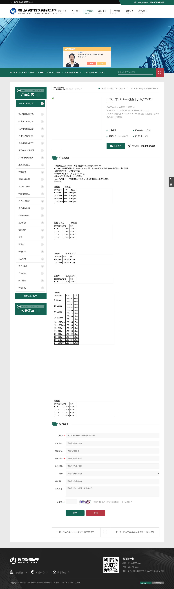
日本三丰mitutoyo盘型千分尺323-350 (78, 532)
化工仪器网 (75, 583)
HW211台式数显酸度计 (104, 72)
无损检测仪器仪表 (26, 143)
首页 (112, 88)
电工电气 (22, 259)
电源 (20, 237)
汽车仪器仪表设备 (26, 158)
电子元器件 (23, 266)
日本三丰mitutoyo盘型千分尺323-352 (138, 532)
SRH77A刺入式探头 (48, 72)
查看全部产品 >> (30, 296)
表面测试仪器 (24, 179)
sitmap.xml (145, 583)
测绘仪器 (22, 230)
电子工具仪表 (24, 201)
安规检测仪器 (24, 215)
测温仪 (21, 244)
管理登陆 (158, 583)
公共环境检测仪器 (26, 129)
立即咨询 (117, 146)
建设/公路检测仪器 (26, 150)
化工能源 (22, 281)
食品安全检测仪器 (26, 103)
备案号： (57, 583)
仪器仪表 (22, 252)
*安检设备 (22, 172)
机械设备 (22, 288)
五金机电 (22, 273)
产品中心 (40, 572)
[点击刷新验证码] (85, 502)
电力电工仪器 (24, 187)
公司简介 (19, 572)
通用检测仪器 (24, 208)
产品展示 (119, 88)
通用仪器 (22, 223)
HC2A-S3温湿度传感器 (85, 72)
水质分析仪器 (24, 165)
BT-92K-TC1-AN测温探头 (29, 72)
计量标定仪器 (24, 194)
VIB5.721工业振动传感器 (66, 72)
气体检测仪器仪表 (26, 136)
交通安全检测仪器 (26, 121)
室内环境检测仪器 (26, 114)
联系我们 (61, 572)
